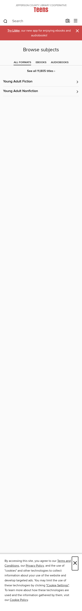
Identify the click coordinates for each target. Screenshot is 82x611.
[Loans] (67, 21)
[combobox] (33, 21)
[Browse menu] (75, 21)
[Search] (5, 21)
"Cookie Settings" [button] (57, 585)
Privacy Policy (35, 566)
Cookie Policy (19, 600)
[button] (41, 82)
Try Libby (13, 31)
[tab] (22, 62)
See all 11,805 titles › (41, 71)
